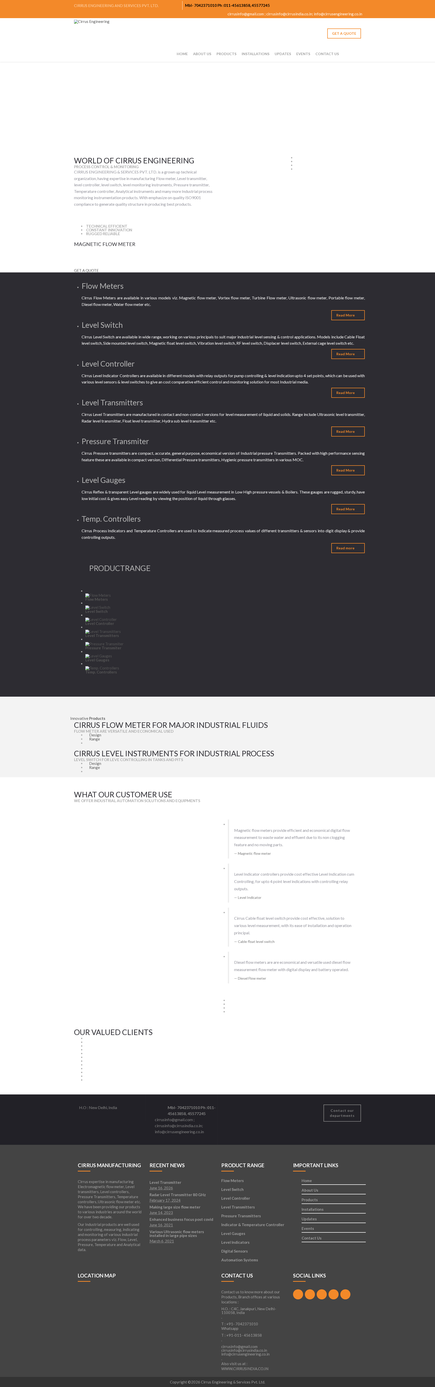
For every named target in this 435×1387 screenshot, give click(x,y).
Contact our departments (342, 1113)
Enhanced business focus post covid (181, 1220)
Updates (283, 54)
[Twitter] (340, 5)
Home (182, 54)
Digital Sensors (234, 1251)
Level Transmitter (165, 1183)
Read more (345, 548)
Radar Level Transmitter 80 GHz (178, 1195)
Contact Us (327, 54)
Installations (255, 54)
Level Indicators (235, 1242)
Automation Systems (239, 1260)
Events (303, 54)
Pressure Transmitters (241, 1216)
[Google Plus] (350, 5)
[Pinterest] (359, 5)
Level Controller (235, 1198)
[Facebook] (331, 5)
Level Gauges (233, 1233)
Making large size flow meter (175, 1207)
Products (310, 1200)
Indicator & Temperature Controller (252, 1224)
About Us (202, 54)
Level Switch (232, 1189)
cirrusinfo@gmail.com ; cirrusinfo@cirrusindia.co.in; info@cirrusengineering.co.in (294, 14)
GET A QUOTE (344, 33)
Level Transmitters (238, 1207)
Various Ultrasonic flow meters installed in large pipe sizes (177, 1234)
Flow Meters (232, 1180)
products (226, 54)
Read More (345, 315)
